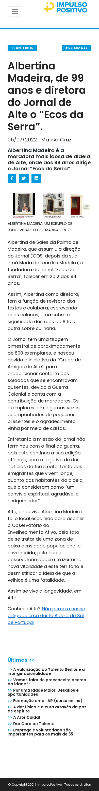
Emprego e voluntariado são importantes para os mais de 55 (40, 732)
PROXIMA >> (77, 47)
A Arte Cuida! (24, 717)
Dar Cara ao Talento (31, 723)
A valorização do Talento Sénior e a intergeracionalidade (46, 671)
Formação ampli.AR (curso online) (45, 700)
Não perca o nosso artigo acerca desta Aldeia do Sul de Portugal (46, 615)
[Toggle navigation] (15, 11)
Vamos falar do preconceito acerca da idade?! (47, 682)
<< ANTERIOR (22, 47)
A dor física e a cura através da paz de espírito (47, 709)
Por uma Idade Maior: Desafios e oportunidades (43, 692)
